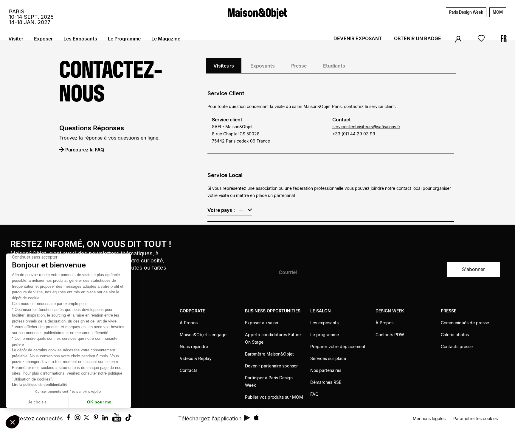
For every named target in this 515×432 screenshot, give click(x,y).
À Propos (189, 322)
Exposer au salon (261, 322)
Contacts (188, 370)
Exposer (43, 39)
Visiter (15, 39)
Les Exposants (80, 39)
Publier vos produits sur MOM (274, 397)
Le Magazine (165, 39)
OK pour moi (100, 402)
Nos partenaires (325, 370)
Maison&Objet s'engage (203, 334)
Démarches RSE (325, 382)
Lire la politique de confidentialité (39, 385)
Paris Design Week (466, 12)
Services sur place (328, 358)
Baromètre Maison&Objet (269, 353)
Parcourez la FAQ (84, 150)
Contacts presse (457, 346)
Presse (299, 66)
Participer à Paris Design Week (269, 381)
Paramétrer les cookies (475, 418)
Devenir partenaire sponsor (271, 365)
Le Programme (124, 39)
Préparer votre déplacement (337, 346)
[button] (12, 422)
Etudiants (334, 66)
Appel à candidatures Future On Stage (273, 338)
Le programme (324, 334)
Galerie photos (455, 334)
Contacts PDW (390, 334)
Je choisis (37, 402)
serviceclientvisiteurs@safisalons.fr (366, 126)
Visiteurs (223, 66)
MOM (498, 12)
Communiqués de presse (465, 322)
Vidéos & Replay (196, 358)
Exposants (262, 66)
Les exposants (324, 322)
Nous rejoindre (194, 346)
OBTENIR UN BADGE (417, 38)
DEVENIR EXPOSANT (357, 38)
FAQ (314, 394)
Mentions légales (429, 418)
